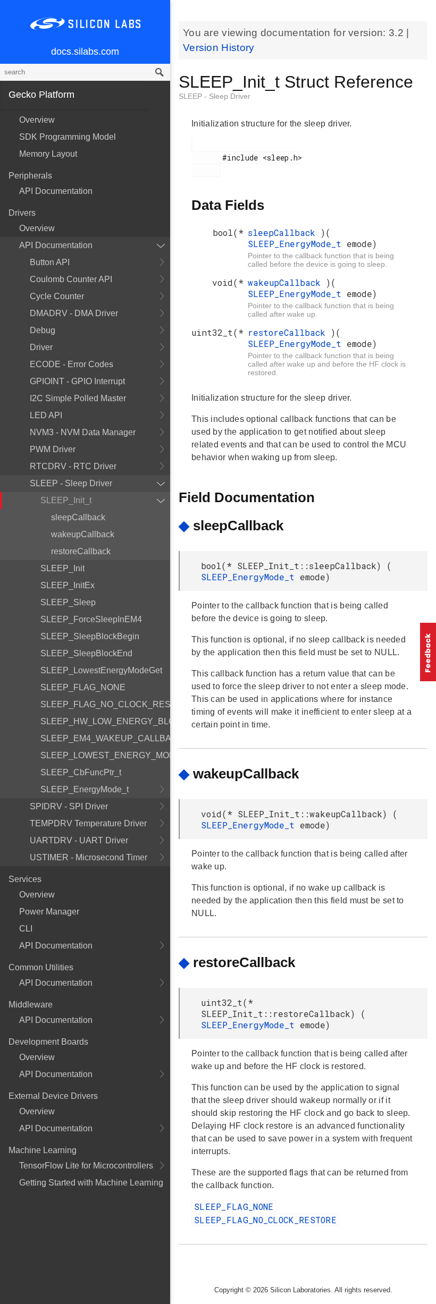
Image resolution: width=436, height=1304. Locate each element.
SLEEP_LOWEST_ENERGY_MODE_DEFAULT (105, 755)
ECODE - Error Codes (71, 364)
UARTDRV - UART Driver (79, 840)
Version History (219, 47)
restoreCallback (81, 551)
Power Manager (49, 911)
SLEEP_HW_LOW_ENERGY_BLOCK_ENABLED (105, 721)
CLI (25, 928)
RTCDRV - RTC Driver (73, 466)
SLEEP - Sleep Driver (71, 483)
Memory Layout (48, 153)
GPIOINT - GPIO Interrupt (77, 381)
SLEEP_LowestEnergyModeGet (101, 670)
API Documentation (56, 191)
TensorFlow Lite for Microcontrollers (86, 1165)
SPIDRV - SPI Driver (69, 806)
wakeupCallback (82, 534)
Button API (50, 262)
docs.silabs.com (85, 51)
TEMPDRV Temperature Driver (88, 823)
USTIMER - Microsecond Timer (88, 857)
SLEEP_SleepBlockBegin (89, 636)
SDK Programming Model (67, 136)
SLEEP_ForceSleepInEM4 (91, 619)
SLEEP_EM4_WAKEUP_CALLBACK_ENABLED (105, 738)
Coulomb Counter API (71, 279)
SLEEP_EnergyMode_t (84, 789)
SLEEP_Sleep (68, 602)
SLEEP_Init (62, 568)
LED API (46, 415)
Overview (37, 119)
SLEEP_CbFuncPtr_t (80, 772)
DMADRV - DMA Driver (74, 313)
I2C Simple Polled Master (78, 398)
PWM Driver (53, 449)
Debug (42, 330)
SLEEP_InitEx (67, 585)
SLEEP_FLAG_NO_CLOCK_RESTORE (105, 704)
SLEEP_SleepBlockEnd (86, 653)
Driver (41, 347)
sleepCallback (78, 517)
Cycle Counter (57, 296)
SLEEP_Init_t (65, 500)
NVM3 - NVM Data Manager (83, 432)
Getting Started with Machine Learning (91, 1182)
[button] (428, 652)
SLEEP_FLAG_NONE (82, 687)
